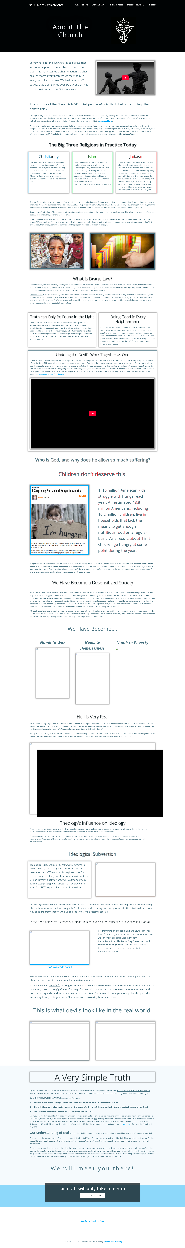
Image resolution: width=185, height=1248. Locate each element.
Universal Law (98, 5)
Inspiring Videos (116, 5)
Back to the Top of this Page (92, 1221)
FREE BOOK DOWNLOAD (136, 5)
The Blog (152, 5)
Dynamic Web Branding (113, 1241)
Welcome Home (81, 5)
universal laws (125, 1124)
